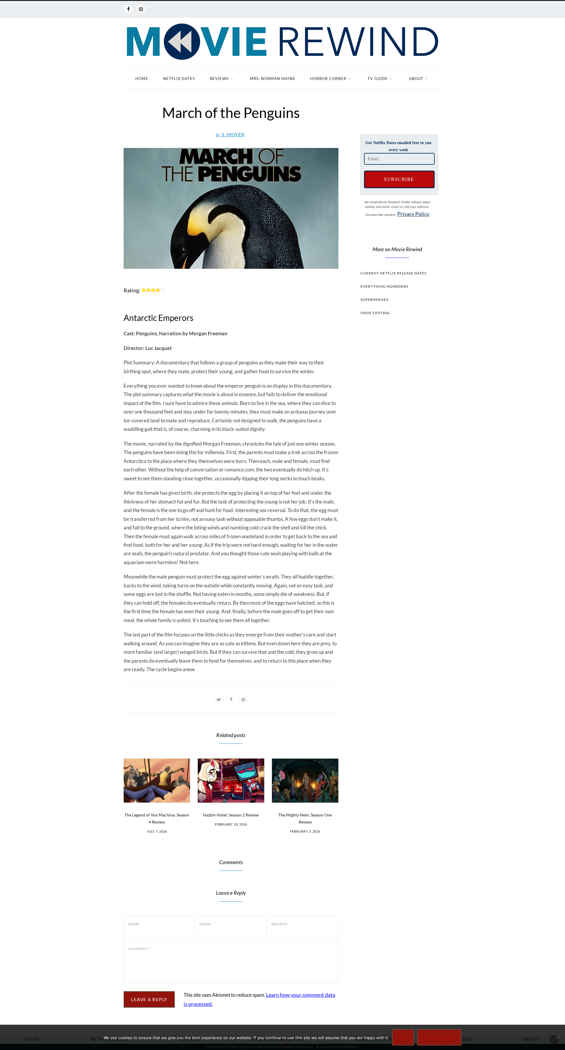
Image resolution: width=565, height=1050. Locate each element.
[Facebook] (128, 9)
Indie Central (375, 313)
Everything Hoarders (384, 286)
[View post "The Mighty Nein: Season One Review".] (305, 781)
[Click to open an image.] (231, 208)
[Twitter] (218, 699)
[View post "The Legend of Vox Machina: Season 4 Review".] (157, 781)
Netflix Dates (179, 78)
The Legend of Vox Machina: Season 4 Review (156, 818)
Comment (139, 948)
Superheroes (374, 299)
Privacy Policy (413, 214)
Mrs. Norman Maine (272, 78)
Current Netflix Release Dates (393, 273)
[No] (558, 1037)
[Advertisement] (397, 431)
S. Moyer (230, 134)
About (416, 78)
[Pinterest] (243, 699)
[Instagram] (140, 9)
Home (141, 78)
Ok (403, 1037)
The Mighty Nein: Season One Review (305, 818)
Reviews (219, 78)
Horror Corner (328, 78)
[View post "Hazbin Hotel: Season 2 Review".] (231, 781)
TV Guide (378, 78)
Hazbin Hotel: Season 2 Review (231, 814)
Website (279, 924)
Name (135, 924)
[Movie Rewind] (282, 42)
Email (207, 924)
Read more (439, 1037)
